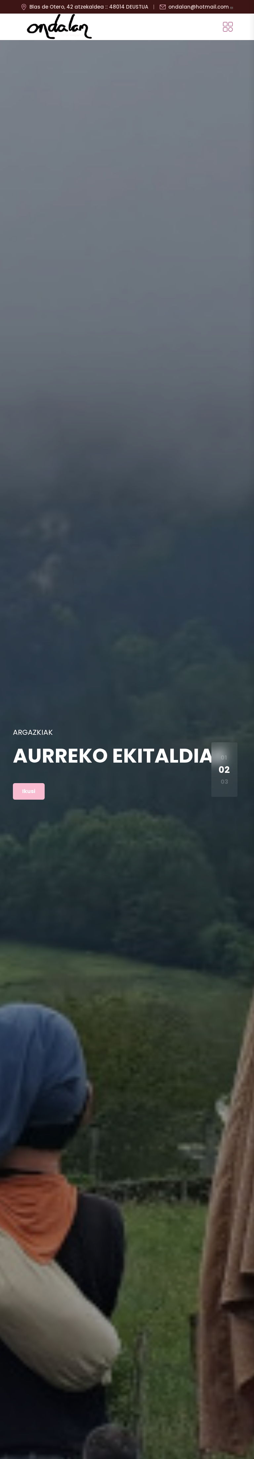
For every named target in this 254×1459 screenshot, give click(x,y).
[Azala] (59, 27)
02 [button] (224, 769)
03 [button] (224, 781)
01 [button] (224, 757)
